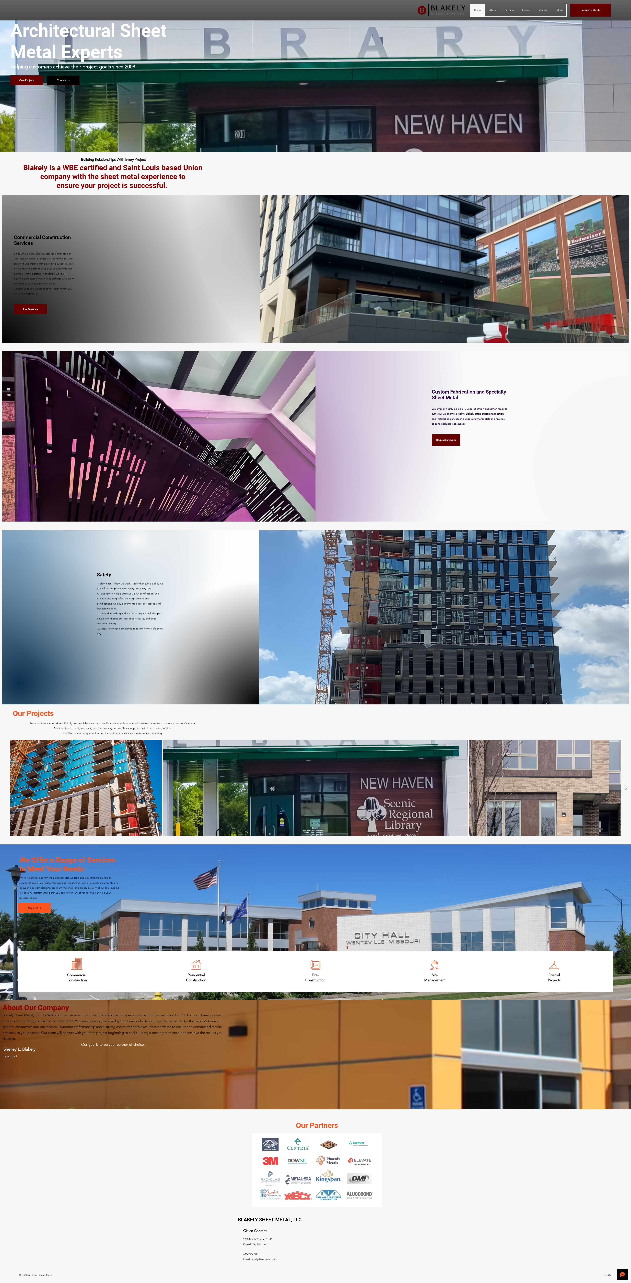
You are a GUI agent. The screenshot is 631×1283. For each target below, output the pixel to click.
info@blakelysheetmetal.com (260, 1259)
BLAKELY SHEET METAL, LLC (270, 1220)
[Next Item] (626, 788)
